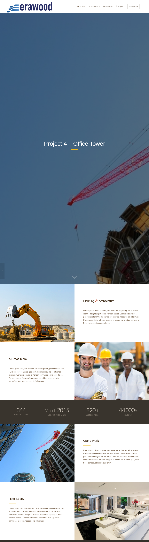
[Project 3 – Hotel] (2, 271)
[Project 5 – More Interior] (146, 271)
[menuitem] (81, 6)
